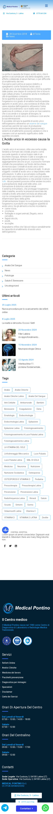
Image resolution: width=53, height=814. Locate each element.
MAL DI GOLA (33, 460)
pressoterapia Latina (31, 485)
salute (44, 498)
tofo (4, 181)
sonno (30, 505)
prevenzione (10, 492)
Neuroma (21, 466)
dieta (39, 409)
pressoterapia (10, 485)
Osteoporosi (34, 473)
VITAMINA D (9, 517)
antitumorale (26, 402)
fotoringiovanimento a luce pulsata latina (23, 434)
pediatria (39, 479)
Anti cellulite (9, 402)
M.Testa (36, 34)
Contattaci (25, 808)
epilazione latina (11, 428)
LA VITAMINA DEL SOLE (14, 447)
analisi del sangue (37, 396)
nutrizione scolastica (14, 473)
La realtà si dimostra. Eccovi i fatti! (18, 323)
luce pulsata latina (13, 460)
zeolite (45, 517)
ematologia (9, 415)
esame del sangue (38, 123)
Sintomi (18, 505)
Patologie (9, 275)
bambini (40, 402)
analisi (7, 390)
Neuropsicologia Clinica (29, 349)
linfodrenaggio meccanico (16, 453)
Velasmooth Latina (12, 511)
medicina (8, 466)
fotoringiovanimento (33, 428)
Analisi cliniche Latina (14, 396)
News (12, 36)
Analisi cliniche (21, 390)
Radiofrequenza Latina (14, 498)
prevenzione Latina (29, 492)
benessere (9, 409)
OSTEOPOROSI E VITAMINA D (17, 479)
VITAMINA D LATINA (28, 517)
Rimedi (33, 498)
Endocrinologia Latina (14, 422)
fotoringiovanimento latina (16, 441)
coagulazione (25, 409)
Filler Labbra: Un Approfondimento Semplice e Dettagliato (29, 337)
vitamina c (31, 511)
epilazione (33, 422)
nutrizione (35, 466)
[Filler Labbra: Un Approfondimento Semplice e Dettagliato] (10, 335)
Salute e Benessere (14, 280)
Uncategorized (12, 285)
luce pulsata (40, 453)
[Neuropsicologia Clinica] (10, 350)
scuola (7, 505)
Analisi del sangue (13, 265)
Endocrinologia (26, 415)
